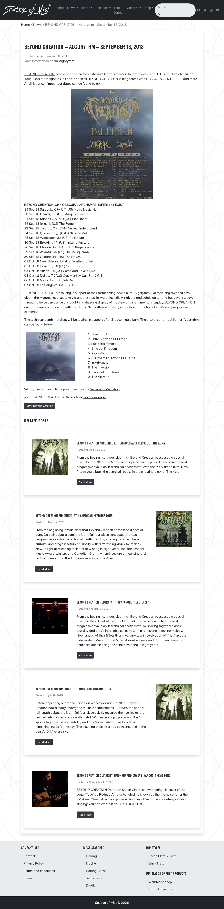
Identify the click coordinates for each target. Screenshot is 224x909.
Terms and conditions (39, 871)
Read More (85, 482)
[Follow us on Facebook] (199, 10)
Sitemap (30, 878)
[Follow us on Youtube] (217, 10)
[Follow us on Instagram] (211, 10)
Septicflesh (94, 878)
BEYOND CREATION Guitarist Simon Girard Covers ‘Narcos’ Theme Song (124, 775)
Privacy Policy (34, 863)
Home (60, 8)
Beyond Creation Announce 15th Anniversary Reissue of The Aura (121, 443)
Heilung (91, 856)
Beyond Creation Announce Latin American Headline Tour (74, 515)
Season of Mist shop (105, 389)
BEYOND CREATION (39, 74)
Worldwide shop (160, 882)
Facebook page (94, 397)
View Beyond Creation (39, 405)
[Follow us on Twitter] (205, 10)
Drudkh (91, 885)
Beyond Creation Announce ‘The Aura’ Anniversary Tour (73, 689)
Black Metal (156, 863)
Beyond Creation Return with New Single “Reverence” (113, 602)
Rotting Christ (96, 871)
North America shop (162, 889)
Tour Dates (117, 10)
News (37, 25)
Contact (29, 856)
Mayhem (92, 863)
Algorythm (66, 61)
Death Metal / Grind (162, 856)
